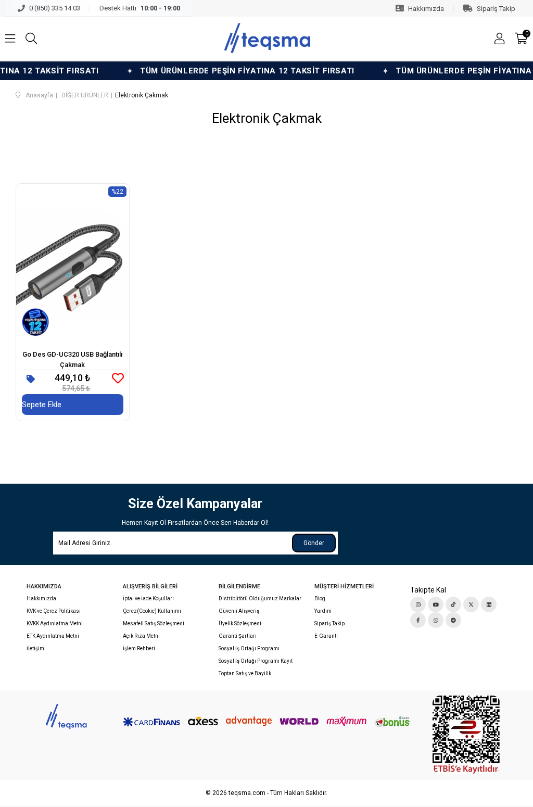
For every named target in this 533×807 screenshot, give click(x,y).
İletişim (35, 648)
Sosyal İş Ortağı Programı (249, 648)
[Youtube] (435, 604)
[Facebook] (418, 620)
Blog (319, 598)
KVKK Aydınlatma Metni (55, 623)
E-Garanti (326, 636)
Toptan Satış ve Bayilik (245, 673)
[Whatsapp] (435, 620)
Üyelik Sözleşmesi (240, 623)
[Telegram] (453, 620)
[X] (471, 604)
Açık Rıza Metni (141, 636)
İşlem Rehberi (139, 648)
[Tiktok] (453, 604)
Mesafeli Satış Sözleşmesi (153, 623)
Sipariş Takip (329, 623)
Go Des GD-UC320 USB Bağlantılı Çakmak (72, 359)
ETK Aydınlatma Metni (53, 636)
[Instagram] (418, 604)
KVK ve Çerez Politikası (54, 611)
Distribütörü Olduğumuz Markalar (260, 598)
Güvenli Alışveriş (239, 611)
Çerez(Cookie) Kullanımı (152, 611)
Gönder (313, 543)
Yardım (323, 611)
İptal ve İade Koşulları (148, 598)
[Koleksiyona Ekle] (31, 379)
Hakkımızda (41, 598)
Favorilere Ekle (118, 378)
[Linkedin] (489, 604)
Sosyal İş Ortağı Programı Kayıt (256, 661)
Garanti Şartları (238, 636)
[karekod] (466, 735)
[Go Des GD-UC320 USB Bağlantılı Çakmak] (72, 263)
